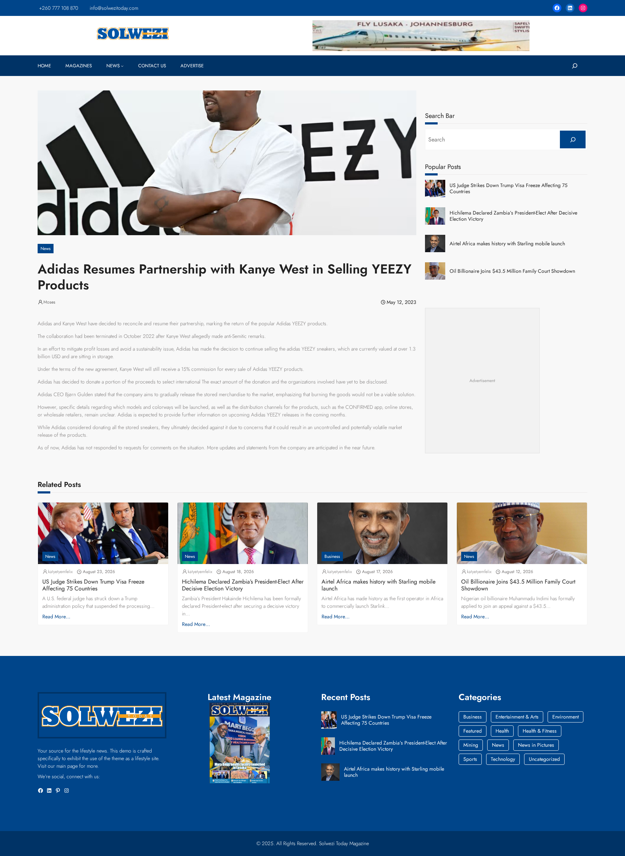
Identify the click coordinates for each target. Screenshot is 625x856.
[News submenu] (122, 65)
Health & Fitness (540, 730)
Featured (472, 730)
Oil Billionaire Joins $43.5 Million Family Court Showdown (512, 271)
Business (332, 556)
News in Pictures (536, 745)
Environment (565, 716)
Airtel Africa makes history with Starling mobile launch (507, 244)
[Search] (573, 139)
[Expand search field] (574, 66)
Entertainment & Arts (517, 716)
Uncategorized (544, 759)
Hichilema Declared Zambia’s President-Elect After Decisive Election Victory (513, 216)
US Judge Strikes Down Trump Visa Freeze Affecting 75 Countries (508, 188)
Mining (470, 745)
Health (502, 730)
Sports (470, 759)
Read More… (56, 616)
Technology (503, 759)
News (46, 248)
